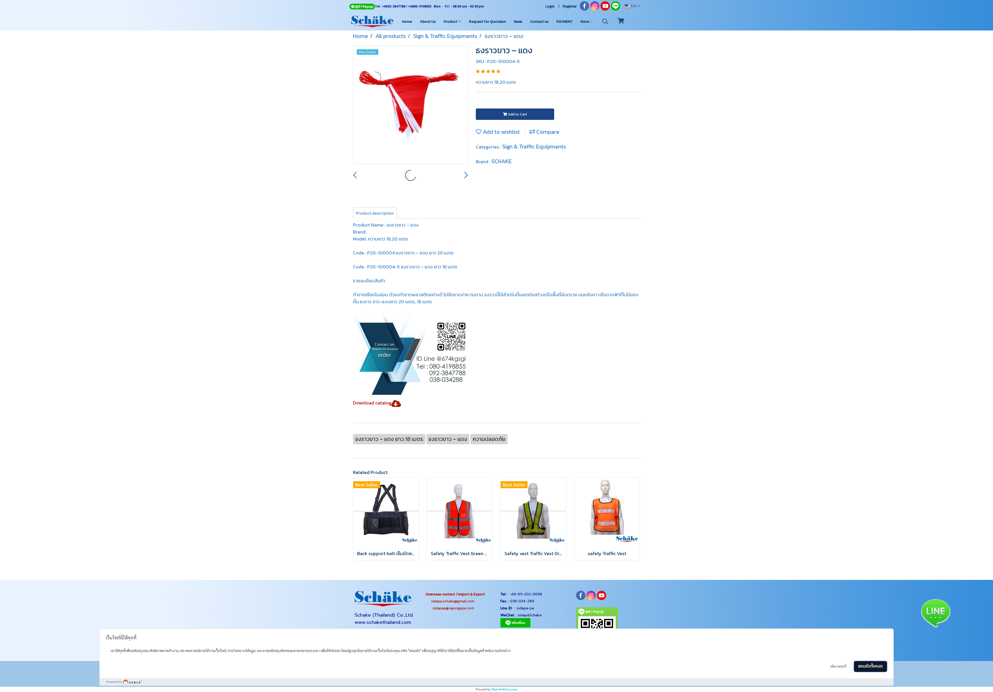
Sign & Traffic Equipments (534, 146)
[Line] (362, 6)
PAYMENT (564, 21)
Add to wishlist (501, 132)
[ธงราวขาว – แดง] (410, 105)
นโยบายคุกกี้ (838, 666)
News (518, 21)
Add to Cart (517, 114)
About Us (428, 21)
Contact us (539, 21)
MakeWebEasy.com (504, 689)
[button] (605, 21)
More (585, 21)
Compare (547, 132)
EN (633, 6)
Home (407, 21)
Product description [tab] (375, 213)
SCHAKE (501, 161)
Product (451, 21)
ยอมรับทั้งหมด (870, 666)
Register (570, 6)
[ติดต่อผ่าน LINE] (935, 612)
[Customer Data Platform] (496, 682)
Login (549, 6)
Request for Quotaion (487, 21)
